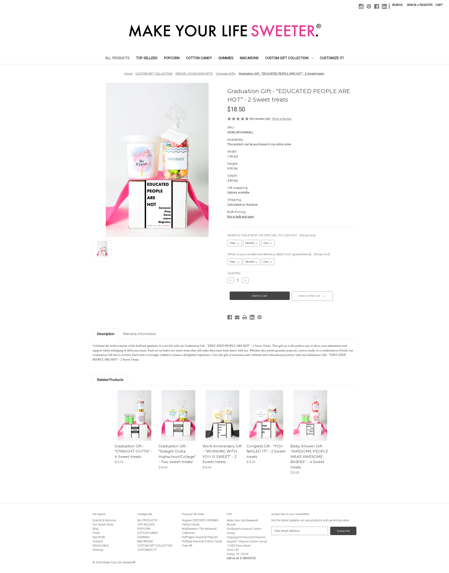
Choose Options (134, 419)
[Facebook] (376, 6)
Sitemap (98, 549)
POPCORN (172, 58)
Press (96, 533)
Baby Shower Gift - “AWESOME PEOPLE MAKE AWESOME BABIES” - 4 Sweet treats (309, 456)
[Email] (237, 317)
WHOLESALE (101, 545)
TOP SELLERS (146, 58)
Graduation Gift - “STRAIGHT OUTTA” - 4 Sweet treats (133, 451)
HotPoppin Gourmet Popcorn (200, 537)
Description (105, 334)
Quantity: (234, 273)
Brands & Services (104, 520)
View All (187, 545)
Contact (98, 541)
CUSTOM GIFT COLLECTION (287, 58)
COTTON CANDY (199, 58)
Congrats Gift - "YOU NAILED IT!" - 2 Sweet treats (266, 451)
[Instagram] (361, 6)
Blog (95, 528)
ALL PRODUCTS (117, 58)
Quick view (130, 412)
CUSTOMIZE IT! (332, 58)
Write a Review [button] (281, 118)
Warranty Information (139, 334)
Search (397, 5)
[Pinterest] (368, 6)
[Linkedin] (384, 6)
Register (426, 5)
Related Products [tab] (110, 380)
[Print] (244, 317)
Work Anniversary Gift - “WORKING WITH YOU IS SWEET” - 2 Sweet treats (222, 454)
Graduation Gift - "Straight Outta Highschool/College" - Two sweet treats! (177, 454)
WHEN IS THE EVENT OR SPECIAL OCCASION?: (271, 235)
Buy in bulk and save (240, 216)
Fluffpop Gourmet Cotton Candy (202, 541)
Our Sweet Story (103, 524)
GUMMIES (225, 58)
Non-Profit (99, 537)
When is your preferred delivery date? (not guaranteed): (278, 254)
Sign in (411, 5)
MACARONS (249, 58)
